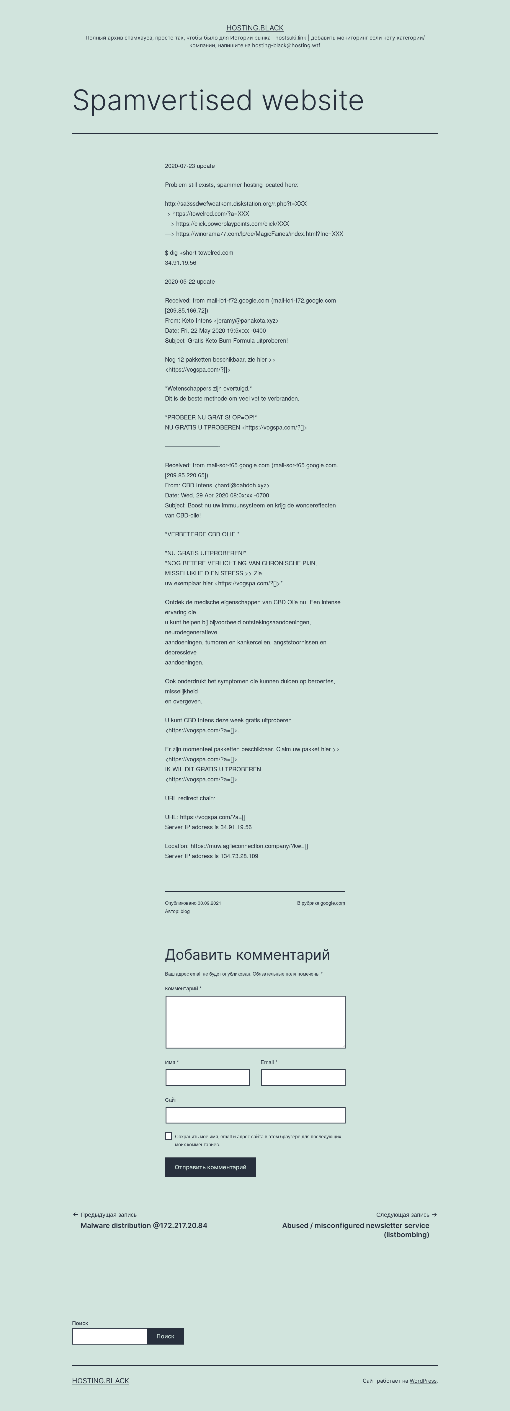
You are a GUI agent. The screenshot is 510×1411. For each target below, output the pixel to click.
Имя (172, 1062)
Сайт (171, 1099)
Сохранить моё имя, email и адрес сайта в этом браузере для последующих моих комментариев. (258, 1140)
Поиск (80, 1323)
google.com (333, 902)
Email (269, 1062)
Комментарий (183, 988)
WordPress (423, 1381)
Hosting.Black (255, 28)
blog (185, 911)
